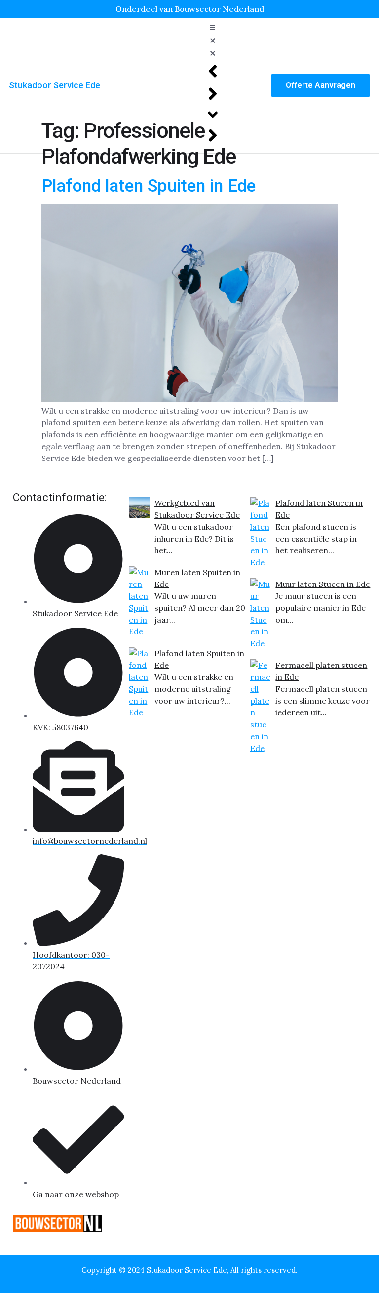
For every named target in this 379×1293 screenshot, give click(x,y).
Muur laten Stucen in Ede (322, 584)
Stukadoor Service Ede (54, 85)
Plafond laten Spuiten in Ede (148, 186)
